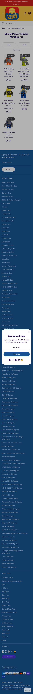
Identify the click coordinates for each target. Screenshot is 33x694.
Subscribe (16, 354)
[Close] (29, 332)
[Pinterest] (16, 360)
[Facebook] (10, 360)
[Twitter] (19, 360)
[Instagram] (13, 360)
